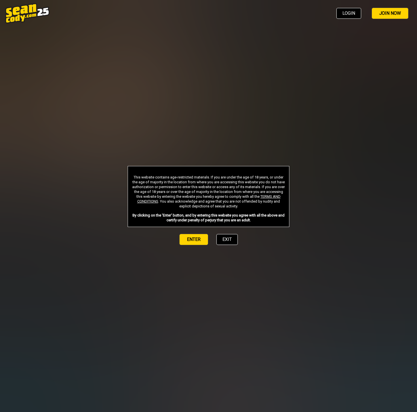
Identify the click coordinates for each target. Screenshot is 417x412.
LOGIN (348, 13)
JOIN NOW (390, 13)
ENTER (194, 239)
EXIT (227, 239)
